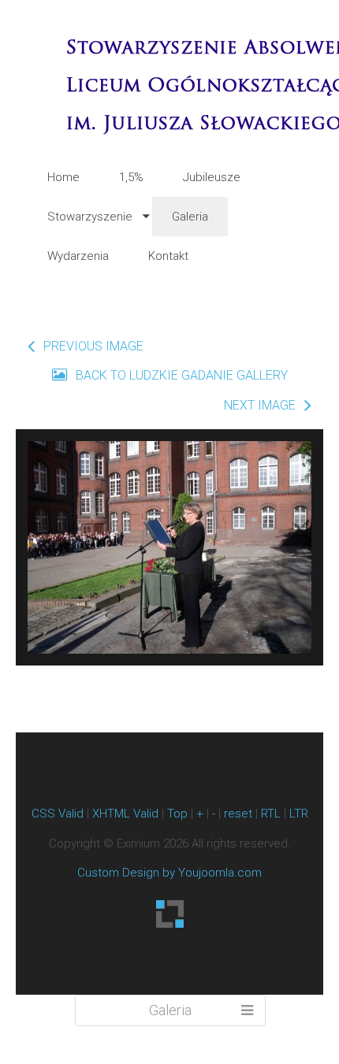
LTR (298, 813)
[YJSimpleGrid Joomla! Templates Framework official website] (170, 914)
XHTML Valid (125, 813)
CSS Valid (58, 813)
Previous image (93, 346)
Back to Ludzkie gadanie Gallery (180, 375)
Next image (260, 405)
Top (177, 813)
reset (238, 813)
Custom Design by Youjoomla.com (169, 873)
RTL (271, 813)
